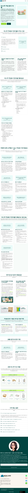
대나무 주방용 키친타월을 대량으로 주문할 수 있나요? (9, 421)
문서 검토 (4, 51)
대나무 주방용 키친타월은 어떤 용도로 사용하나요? (9, 413)
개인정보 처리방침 (11, 491)
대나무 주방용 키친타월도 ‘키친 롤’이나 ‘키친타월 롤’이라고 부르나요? (11, 419)
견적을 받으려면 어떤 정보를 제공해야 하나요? (8, 431)
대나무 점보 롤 (11, 398)
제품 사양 (4, 37)
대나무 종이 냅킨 (5, 398)
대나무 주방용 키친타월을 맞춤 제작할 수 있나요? (9, 425)
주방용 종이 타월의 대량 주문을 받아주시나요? (8, 423)
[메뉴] (27, 1)
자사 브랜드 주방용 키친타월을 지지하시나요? (8, 427)
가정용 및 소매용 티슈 (12, 374)
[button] (8, 37)
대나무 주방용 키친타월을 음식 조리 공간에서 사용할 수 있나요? (11, 429)
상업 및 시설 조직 (12, 390)
